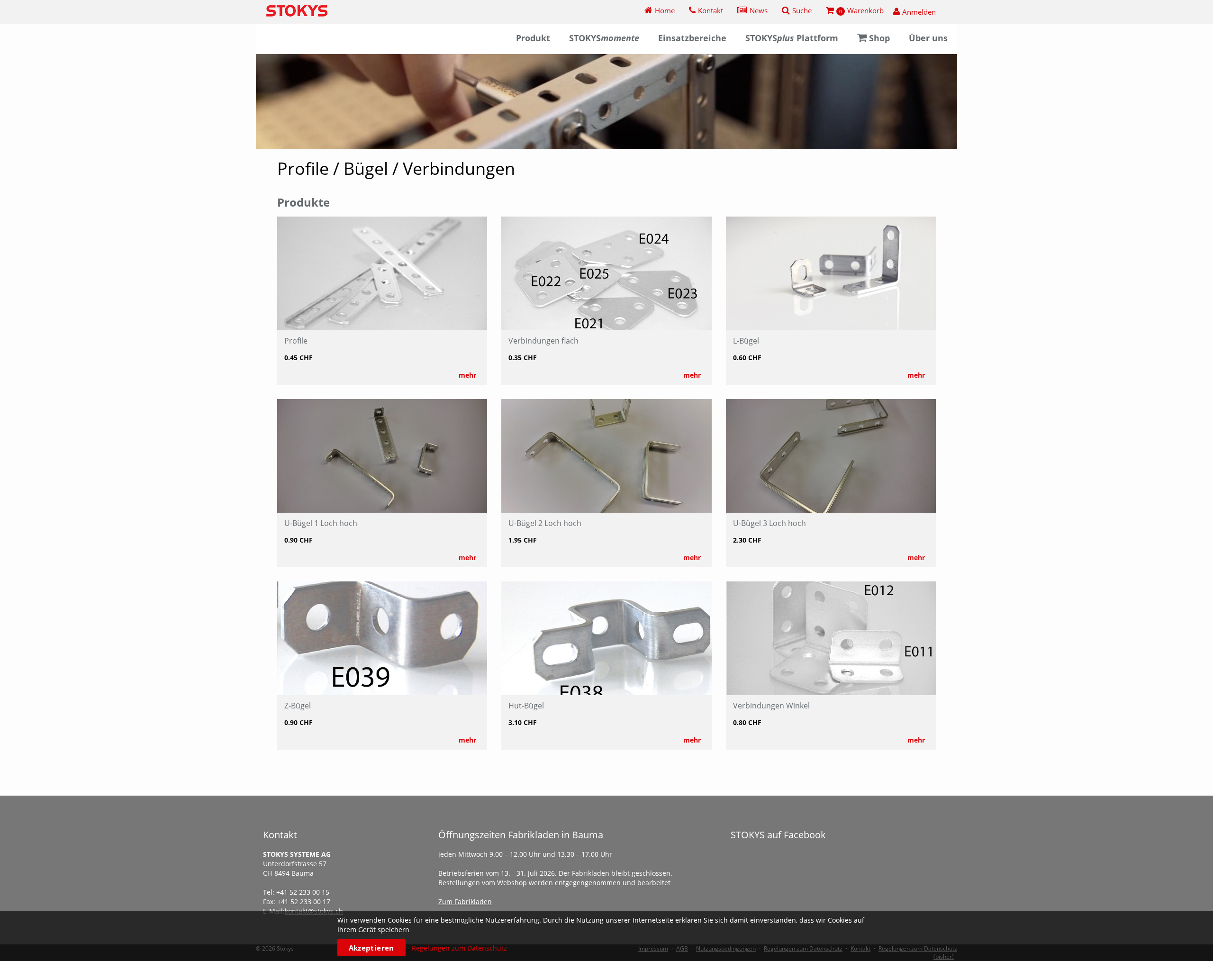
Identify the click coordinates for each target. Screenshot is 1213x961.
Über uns (928, 38)
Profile (296, 340)
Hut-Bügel (526, 705)
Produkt (533, 38)
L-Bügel (746, 340)
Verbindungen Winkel (771, 705)
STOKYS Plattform (791, 38)
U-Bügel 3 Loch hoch (769, 523)
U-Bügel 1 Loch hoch (320, 523)
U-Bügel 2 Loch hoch (544, 523)
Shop (879, 38)
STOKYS (604, 38)
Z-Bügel (297, 705)
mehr (467, 375)
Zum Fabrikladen (465, 901)
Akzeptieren (371, 947)
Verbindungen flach (543, 340)
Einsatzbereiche (692, 38)
